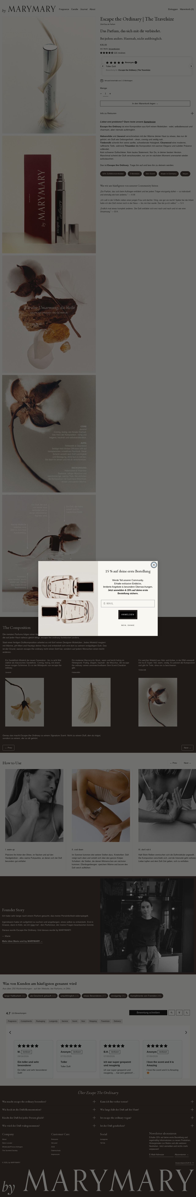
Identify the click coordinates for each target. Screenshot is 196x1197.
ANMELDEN (127, 615)
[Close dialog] (154, 565)
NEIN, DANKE (128, 625)
